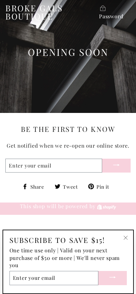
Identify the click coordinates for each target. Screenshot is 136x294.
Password (111, 16)
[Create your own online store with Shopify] (106, 206)
